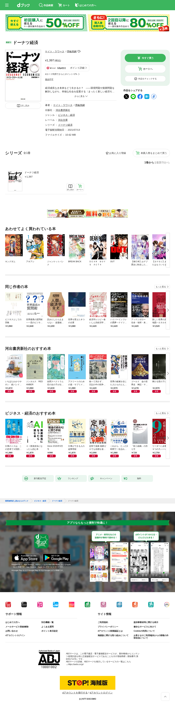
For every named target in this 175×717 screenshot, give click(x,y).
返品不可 (49, 79)
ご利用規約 (103, 622)
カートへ (148, 68)
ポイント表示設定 (49, 631)
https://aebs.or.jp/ (76, 664)
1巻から (149, 162)
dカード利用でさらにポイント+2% (61, 74)
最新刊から (163, 162)
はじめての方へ (12, 622)
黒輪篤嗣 (72, 51)
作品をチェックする (147, 79)
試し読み (25, 105)
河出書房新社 (63, 110)
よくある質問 (47, 627)
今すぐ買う (148, 58)
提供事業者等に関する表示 (146, 622)
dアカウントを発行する (75, 692)
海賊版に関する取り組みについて (113, 635)
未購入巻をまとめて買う (154, 153)
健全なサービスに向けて (145, 627)
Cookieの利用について (144, 631)
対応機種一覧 (47, 622)
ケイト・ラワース (54, 51)
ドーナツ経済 (31, 172)
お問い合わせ (11, 631)
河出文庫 (63, 120)
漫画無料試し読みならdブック (16, 501)
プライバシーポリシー (108, 627)
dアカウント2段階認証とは (110, 631)
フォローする (79, 51)
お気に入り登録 (117, 153)
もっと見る (161, 287)
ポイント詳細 (77, 67)
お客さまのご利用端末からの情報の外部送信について (151, 636)
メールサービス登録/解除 (17, 627)
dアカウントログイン (15, 635)
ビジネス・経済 (66, 115)
